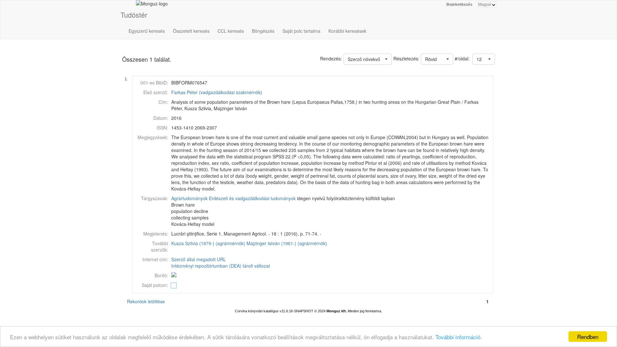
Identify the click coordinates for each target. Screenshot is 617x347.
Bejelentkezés (459, 4)
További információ (457, 337)
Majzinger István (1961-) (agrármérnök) (286, 243)
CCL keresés (231, 31)
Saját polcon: (155, 285)
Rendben (587, 337)
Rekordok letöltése (146, 301)
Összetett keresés (191, 31)
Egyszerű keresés (147, 31)
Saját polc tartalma (301, 31)
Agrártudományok (189, 198)
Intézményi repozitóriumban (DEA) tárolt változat (220, 265)
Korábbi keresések (347, 31)
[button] (483, 59)
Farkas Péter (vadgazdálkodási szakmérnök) (216, 92)
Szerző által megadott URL (198, 259)
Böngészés (263, 31)
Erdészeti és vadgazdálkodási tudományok (252, 198)
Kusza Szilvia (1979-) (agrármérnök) (208, 243)
